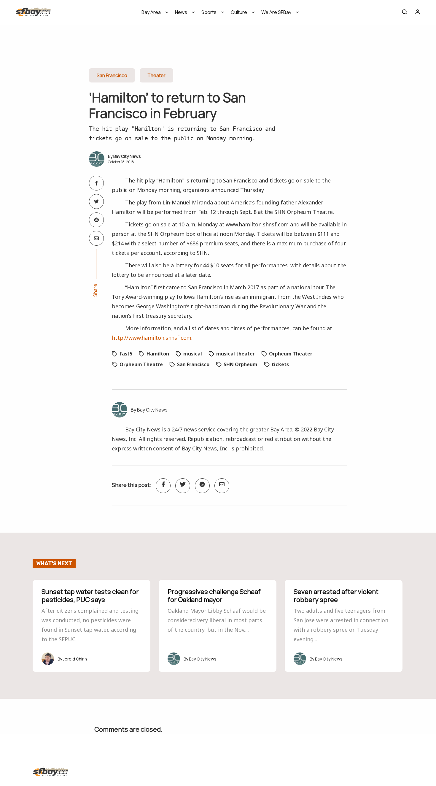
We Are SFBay (276, 12)
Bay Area (151, 12)
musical (192, 353)
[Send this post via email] (96, 238)
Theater (156, 75)
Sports (209, 12)
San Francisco (112, 75)
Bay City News (127, 156)
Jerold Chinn (75, 659)
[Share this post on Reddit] (96, 219)
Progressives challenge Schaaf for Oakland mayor (214, 595)
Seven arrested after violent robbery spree (336, 595)
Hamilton (158, 353)
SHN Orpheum (240, 364)
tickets (280, 364)
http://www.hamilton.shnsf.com (151, 337)
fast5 (126, 353)
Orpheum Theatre (141, 364)
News (181, 12)
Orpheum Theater (290, 353)
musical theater (235, 353)
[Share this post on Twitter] (96, 201)
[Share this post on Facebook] (96, 183)
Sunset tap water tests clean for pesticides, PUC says (90, 595)
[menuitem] (153, 14)
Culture (239, 12)
